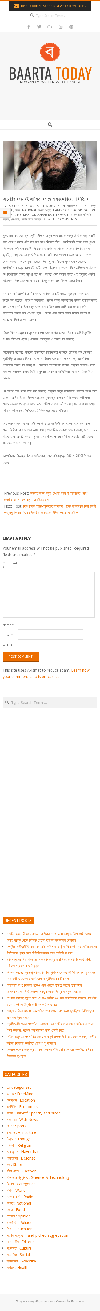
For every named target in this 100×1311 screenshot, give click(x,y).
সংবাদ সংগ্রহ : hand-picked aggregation (66, 210)
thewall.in (64, 215)
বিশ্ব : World (16, 1190)
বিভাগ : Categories (21, 1183)
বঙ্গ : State (14, 1164)
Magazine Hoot (44, 1301)
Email (8, 635)
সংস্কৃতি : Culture (19, 1248)
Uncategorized (19, 1087)
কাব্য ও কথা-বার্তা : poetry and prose (34, 1113)
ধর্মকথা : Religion (19, 1145)
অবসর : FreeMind (20, 1093)
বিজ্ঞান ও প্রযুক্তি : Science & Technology (38, 1177)
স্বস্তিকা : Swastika (21, 1261)
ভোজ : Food (16, 1209)
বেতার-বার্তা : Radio (20, 1196)
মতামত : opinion (19, 1216)
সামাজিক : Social (18, 1254)
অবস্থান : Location (21, 1100)
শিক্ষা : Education (20, 1228)
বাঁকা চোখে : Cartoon (22, 1170)
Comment (10, 565)
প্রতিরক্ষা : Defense (78, 206)
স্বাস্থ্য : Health (18, 1267)
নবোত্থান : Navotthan (23, 1151)
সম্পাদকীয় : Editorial (21, 1241)
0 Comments (67, 219)
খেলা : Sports (16, 1125)
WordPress (77, 1301)
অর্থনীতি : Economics (22, 1106)
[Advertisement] (50, 837)
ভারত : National (26, 210)
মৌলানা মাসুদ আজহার (31, 219)
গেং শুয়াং (78, 215)
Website (8, 645)
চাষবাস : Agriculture (21, 1132)
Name (8, 625)
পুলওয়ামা (15, 219)
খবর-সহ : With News (22, 1119)
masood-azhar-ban (38, 215)
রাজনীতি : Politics (19, 1222)
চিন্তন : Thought (19, 1138)
